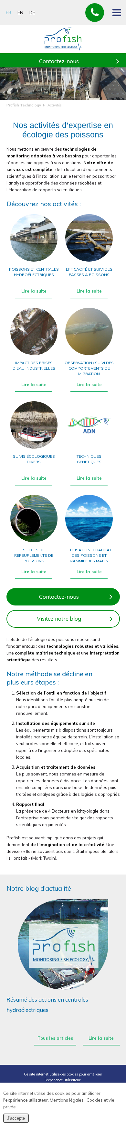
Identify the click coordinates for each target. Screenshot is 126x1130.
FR (8, 12)
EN (20, 12)
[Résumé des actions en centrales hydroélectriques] (63, 944)
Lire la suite (34, 291)
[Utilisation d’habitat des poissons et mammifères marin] (89, 542)
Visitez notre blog (59, 618)
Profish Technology (23, 105)
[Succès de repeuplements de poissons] (34, 542)
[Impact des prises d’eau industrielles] (34, 354)
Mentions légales (67, 1100)
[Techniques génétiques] (89, 448)
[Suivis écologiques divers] (34, 448)
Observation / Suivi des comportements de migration (89, 368)
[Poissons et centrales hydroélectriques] (34, 261)
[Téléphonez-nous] (94, 12)
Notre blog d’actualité (38, 888)
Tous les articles (55, 1038)
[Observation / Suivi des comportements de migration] (89, 354)
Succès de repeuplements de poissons (33, 555)
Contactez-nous (59, 61)
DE (32, 12)
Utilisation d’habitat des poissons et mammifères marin (89, 555)
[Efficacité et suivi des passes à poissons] (89, 261)
